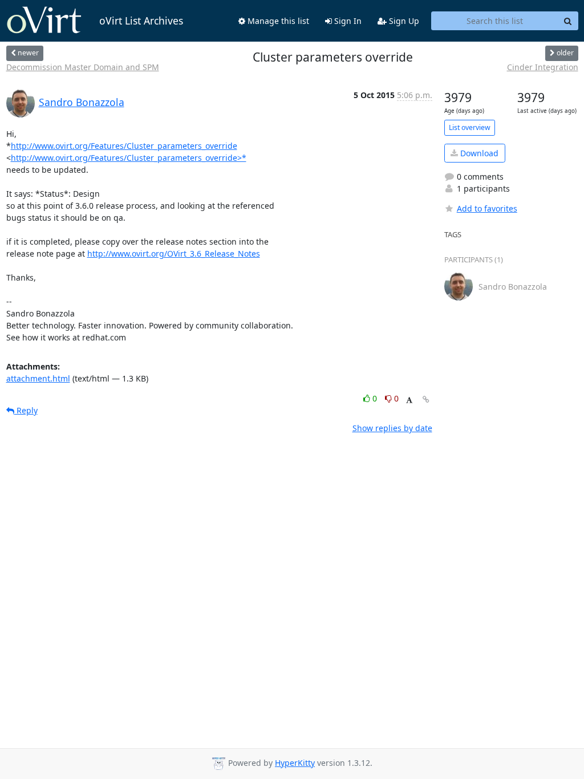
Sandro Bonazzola (81, 102)
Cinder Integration (542, 67)
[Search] (568, 21)
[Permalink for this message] (426, 399)
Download (478, 153)
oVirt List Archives (141, 20)
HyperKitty (295, 762)
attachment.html (38, 378)
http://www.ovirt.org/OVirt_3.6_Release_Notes (173, 253)
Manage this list (277, 20)
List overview (469, 127)
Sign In (347, 20)
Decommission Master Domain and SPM (82, 67)
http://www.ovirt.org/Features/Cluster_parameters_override (124, 145)
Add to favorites (487, 208)
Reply (26, 410)
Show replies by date (392, 428)
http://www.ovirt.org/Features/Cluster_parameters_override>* (128, 157)
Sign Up (403, 20)
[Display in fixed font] (409, 400)
